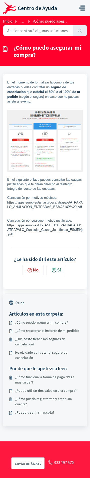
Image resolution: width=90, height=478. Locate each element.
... (23, 21)
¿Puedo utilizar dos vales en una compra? (46, 390)
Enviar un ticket (27, 463)
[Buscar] (80, 30)
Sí (59, 270)
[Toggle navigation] (82, 8)
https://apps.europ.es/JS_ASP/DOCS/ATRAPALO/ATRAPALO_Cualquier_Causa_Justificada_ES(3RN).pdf (44, 229)
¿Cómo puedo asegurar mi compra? (41, 322)
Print (19, 302)
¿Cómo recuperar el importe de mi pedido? (47, 330)
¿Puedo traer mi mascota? (34, 412)
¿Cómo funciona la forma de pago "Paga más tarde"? (44, 380)
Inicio (7, 21)
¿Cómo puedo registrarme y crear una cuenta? (43, 401)
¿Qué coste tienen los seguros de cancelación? (40, 341)
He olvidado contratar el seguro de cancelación (41, 355)
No (35, 270)
